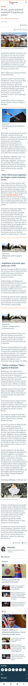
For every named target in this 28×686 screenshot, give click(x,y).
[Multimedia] (4, 684)
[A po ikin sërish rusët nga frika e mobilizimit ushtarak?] (6, 640)
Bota (4, 612)
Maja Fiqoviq (14, 18)
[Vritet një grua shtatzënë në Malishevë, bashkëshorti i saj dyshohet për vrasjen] (6, 604)
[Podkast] (10, 684)
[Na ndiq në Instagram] (6, 669)
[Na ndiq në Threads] (16, 669)
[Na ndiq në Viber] (20, 669)
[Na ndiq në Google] (24, 669)
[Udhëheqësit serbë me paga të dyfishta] (14, 245)
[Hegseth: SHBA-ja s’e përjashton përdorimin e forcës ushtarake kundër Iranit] (14, 621)
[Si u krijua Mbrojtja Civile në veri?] (14, 490)
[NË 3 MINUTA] (17, 684)
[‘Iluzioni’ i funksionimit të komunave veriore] (14, 316)
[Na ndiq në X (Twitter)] (13, 669)
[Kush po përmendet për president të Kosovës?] (14, 571)
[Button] (23, 25)
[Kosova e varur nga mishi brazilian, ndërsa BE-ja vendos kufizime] (6, 587)
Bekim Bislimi (4, 18)
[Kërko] (23, 684)
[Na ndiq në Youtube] (9, 669)
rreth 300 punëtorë (12, 195)
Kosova (3, 6)
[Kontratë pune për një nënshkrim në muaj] (14, 115)
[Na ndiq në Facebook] (2, 669)
